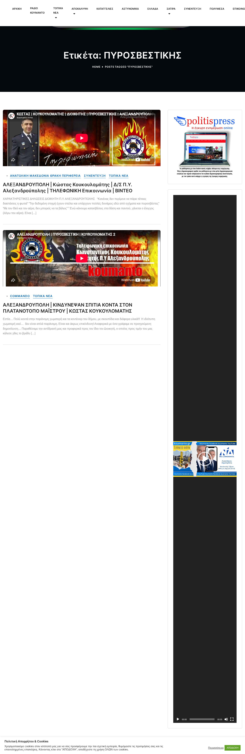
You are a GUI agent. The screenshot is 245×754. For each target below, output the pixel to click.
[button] (205, 459)
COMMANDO (20, 296)
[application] (205, 459)
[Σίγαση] (226, 719)
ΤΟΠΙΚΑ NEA (118, 175)
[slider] (202, 719)
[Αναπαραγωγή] (178, 719)
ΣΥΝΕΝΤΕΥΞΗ (94, 175)
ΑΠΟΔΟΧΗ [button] (232, 747)
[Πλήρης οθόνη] (232, 719)
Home (96, 66)
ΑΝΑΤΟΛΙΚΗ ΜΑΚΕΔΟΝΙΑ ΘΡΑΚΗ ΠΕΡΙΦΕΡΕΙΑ (45, 175)
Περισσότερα (216, 747)
